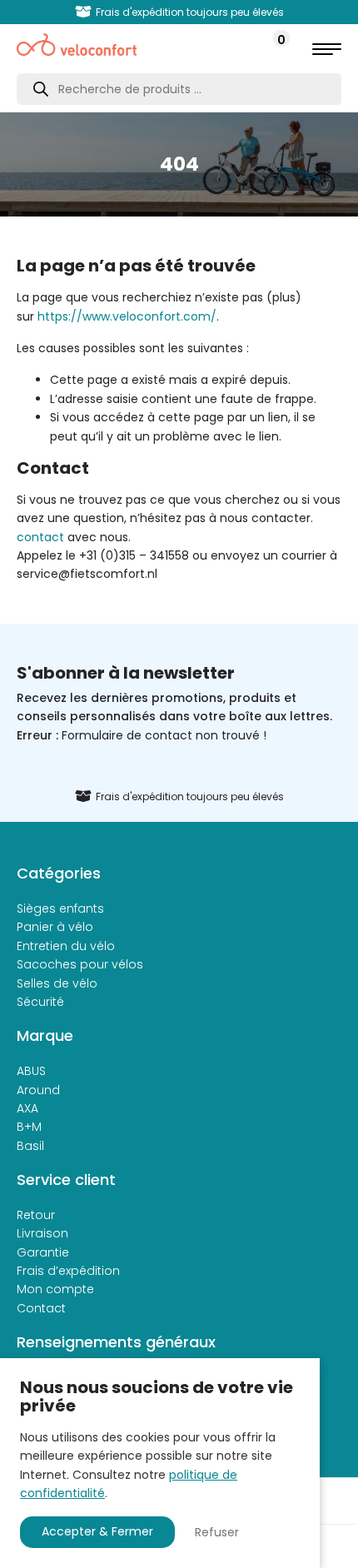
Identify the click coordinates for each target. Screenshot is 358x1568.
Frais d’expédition (68, 1270)
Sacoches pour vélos (80, 964)
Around (38, 1090)
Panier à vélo (55, 926)
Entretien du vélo (66, 946)
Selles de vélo (57, 983)
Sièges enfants (60, 908)
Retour (36, 1215)
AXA (27, 1108)
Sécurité (40, 1001)
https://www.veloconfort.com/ (126, 316)
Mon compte (55, 1289)
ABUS (31, 1071)
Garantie (43, 1252)
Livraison (42, 1233)
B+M (29, 1126)
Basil (30, 1145)
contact (40, 537)
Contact (41, 1308)
